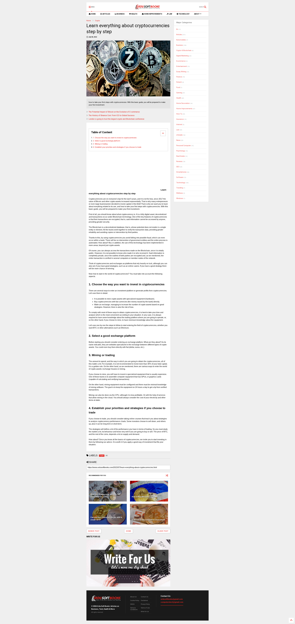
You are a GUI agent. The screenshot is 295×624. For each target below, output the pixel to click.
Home (88, 21)
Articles (179, 35)
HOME (93, 14)
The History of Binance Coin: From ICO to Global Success (111, 115)
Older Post (163, 531)
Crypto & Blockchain (183, 50)
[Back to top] (291, 620)
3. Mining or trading (101, 144)
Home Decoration (183, 103)
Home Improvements (184, 109)
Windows (179, 198)
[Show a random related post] (167, 475)
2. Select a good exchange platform (106, 141)
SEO (177, 167)
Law (177, 130)
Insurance (180, 119)
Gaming (179, 93)
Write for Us (145, 611)
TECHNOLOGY (183, 14)
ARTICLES (106, 14)
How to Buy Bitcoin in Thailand (145, 497)
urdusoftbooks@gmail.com (172, 599)
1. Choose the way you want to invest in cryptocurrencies (115, 138)
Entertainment (181, 66)
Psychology (180, 151)
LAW (170, 14)
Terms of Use (145, 608)
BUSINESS (120, 14)
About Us (133, 597)
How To (179, 114)
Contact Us (144, 597)
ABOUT (197, 14)
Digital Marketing (182, 56)
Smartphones (181, 172)
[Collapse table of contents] (163, 133)
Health (178, 98)
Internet (179, 124)
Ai (177, 29)
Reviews (179, 161)
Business (179, 45)
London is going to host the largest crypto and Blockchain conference (116, 119)
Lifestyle (179, 135)
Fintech (179, 82)
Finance (179, 77)
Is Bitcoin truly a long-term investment (148, 520)
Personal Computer (183, 146)
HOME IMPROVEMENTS (153, 14)
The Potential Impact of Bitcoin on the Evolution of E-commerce (114, 112)
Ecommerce (181, 61)
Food (178, 87)
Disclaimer (144, 600)
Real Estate (180, 156)
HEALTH (134, 14)
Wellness (179, 193)
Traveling (179, 188)
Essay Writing (181, 72)
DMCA (132, 604)
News (178, 140)
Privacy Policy (145, 604)
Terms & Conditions (133, 608)
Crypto (97, 21)
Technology (180, 183)
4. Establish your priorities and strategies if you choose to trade (118, 147)
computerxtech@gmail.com (172, 602)
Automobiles (181, 40)
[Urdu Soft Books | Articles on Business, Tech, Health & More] (147, 6)
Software (179, 177)
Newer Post (94, 531)
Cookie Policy (134, 600)
